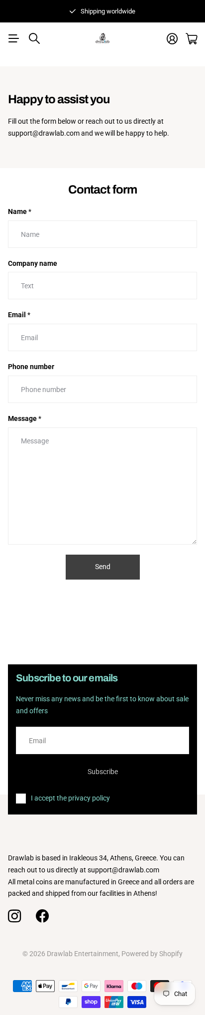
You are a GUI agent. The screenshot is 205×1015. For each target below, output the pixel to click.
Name (19, 211)
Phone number (31, 367)
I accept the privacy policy (70, 798)
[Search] (34, 38)
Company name (32, 263)
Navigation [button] (13, 38)
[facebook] (42, 916)
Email (19, 315)
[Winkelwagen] (191, 38)
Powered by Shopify (152, 954)
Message (24, 418)
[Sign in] (172, 38)
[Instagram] (14, 916)
